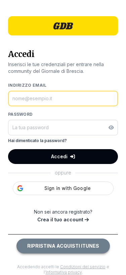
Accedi (59, 156)
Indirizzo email (27, 85)
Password (20, 114)
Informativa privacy (64, 272)
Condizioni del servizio (83, 266)
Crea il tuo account (61, 219)
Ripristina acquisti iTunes (63, 246)
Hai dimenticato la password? (37, 140)
